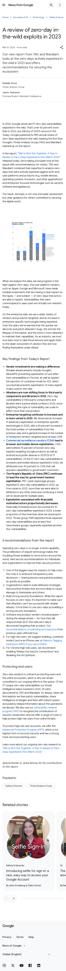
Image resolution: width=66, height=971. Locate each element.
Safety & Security (14, 785)
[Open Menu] (3, 5)
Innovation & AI (20, 17)
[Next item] (13, 898)
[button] (61, 47)
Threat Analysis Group (41, 785)
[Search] (51, 5)
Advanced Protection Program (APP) (23, 729)
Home (5, 17)
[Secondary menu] (60, 5)
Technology (38, 17)
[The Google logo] (8, 926)
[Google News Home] (21, 5)
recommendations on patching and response (31, 629)
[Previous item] (6, 898)
